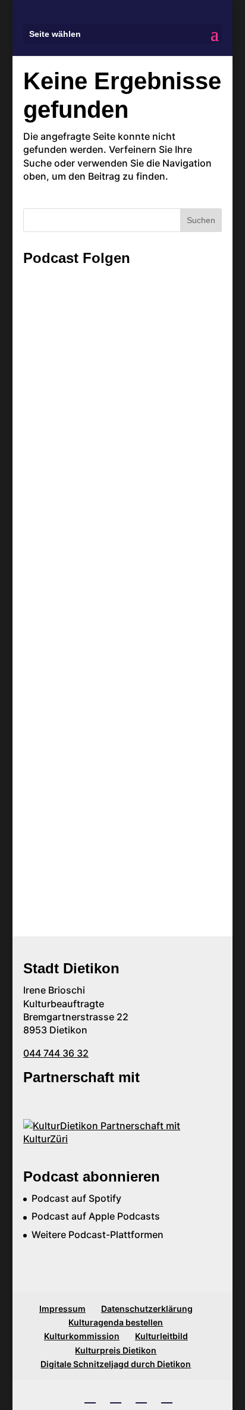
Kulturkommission (82, 1336)
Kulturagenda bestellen (115, 1322)
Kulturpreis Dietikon (115, 1350)
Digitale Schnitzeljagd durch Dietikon (115, 1364)
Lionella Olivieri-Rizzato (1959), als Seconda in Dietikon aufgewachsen (110, 655)
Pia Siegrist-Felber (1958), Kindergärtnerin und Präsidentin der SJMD (112, 761)
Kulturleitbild (161, 1336)
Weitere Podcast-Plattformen (98, 1234)
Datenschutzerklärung (147, 1309)
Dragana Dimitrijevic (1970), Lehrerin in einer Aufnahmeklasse (118, 406)
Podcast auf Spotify (76, 1198)
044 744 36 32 (56, 1053)
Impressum (62, 1309)
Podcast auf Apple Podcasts (96, 1216)
